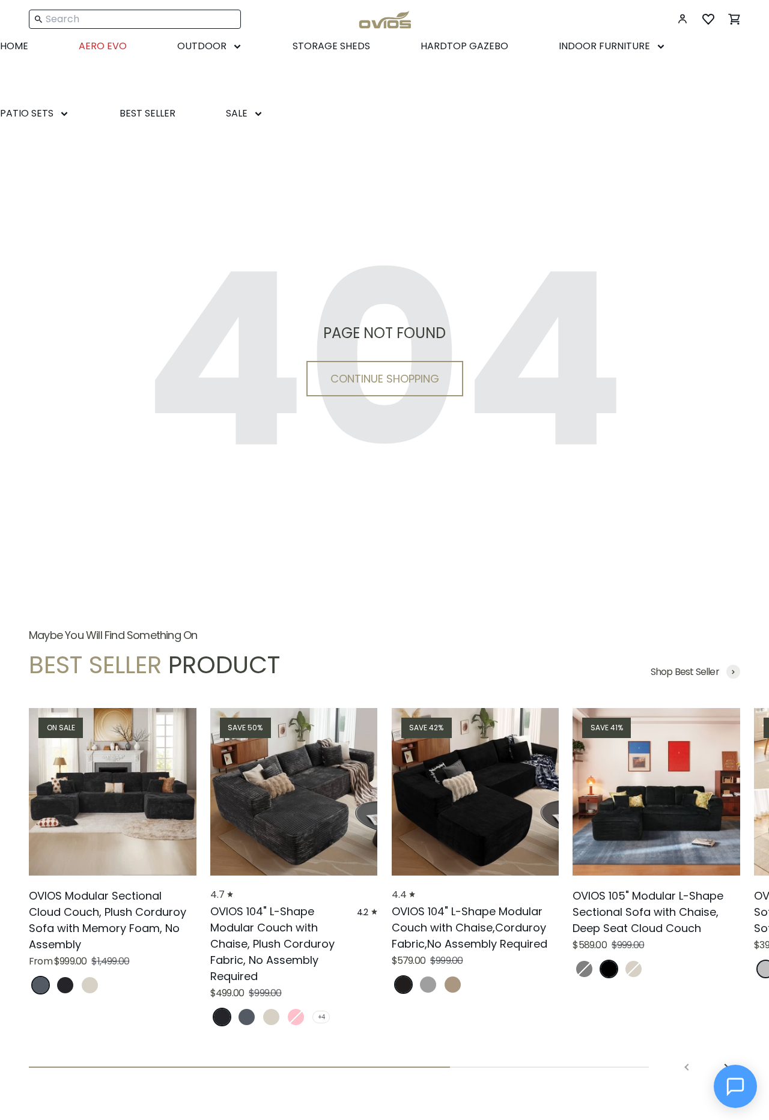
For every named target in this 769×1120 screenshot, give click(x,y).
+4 (321, 1017)
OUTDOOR (201, 46)
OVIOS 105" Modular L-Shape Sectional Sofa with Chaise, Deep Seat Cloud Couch (648, 912)
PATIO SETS (26, 113)
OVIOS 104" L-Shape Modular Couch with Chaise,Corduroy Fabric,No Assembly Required (469, 927)
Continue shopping (384, 378)
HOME (14, 46)
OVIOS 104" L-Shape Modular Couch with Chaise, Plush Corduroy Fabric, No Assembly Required (272, 944)
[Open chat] (735, 1086)
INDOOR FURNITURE (604, 46)
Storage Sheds (331, 46)
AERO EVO (103, 46)
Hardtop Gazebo (464, 46)
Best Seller (147, 113)
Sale (237, 113)
